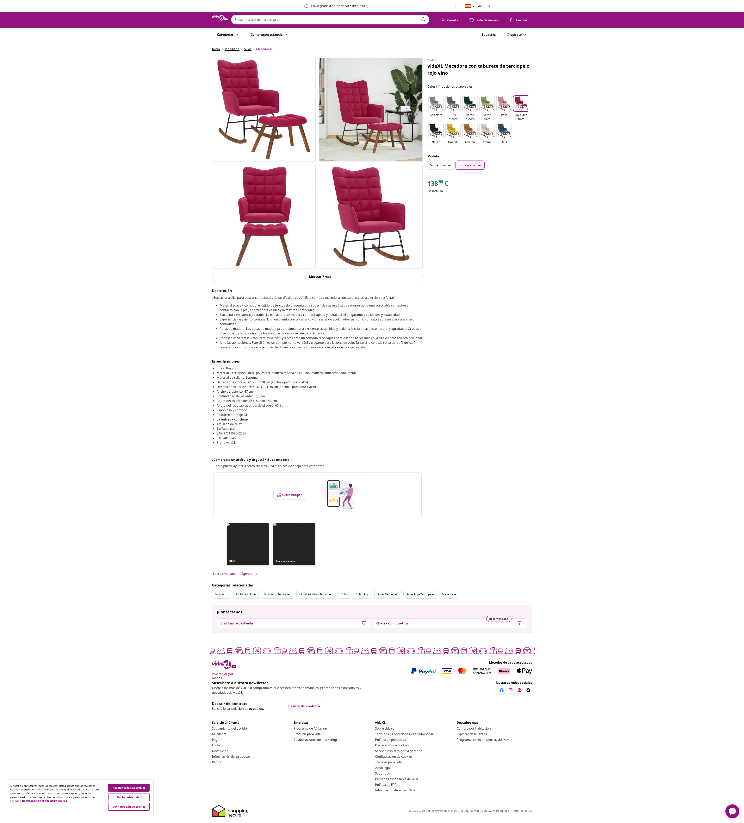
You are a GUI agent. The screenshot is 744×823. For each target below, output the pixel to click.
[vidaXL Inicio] (220, 18)
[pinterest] (519, 690)
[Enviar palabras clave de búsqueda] (423, 19)
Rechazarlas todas (128, 797)
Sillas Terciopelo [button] (387, 594)
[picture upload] (340, 495)
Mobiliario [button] (221, 594)
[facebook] (502, 690)
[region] (79, 798)
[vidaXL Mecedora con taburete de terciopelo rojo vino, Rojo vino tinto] (263, 109)
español (478, 6)
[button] (335, 6)
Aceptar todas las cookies (129, 787)
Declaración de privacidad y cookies (44, 801)
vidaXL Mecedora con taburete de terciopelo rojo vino (478, 69)
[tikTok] (528, 690)
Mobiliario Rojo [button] (246, 594)
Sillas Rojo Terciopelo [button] (420, 594)
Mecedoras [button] (449, 594)
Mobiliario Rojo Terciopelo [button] (316, 594)
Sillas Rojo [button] (362, 594)
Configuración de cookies (393, 756)
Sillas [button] (344, 594)
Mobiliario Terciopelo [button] (277, 594)
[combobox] (330, 19)
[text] (437, 184)
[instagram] (510, 690)
